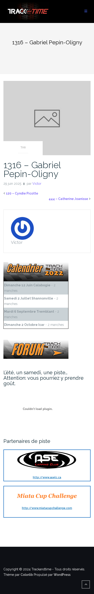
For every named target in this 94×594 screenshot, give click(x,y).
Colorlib (27, 575)
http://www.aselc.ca (47, 477)
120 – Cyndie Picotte (22, 193)
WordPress (62, 575)
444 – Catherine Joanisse (68, 199)
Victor (36, 183)
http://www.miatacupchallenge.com (47, 507)
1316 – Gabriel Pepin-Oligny (32, 169)
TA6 (23, 147)
